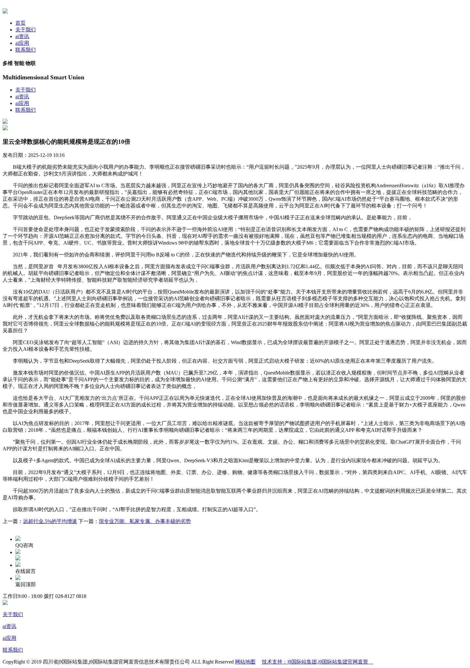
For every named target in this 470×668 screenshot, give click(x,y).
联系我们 (25, 49)
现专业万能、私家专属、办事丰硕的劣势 (145, 521)
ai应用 (22, 43)
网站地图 (245, 661)
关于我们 (25, 29)
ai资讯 (22, 36)
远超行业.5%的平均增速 (50, 521)
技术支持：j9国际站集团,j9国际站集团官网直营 (317, 661)
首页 (20, 23)
